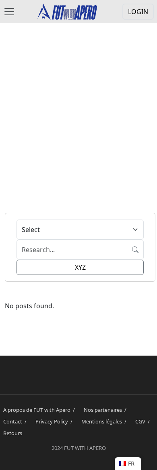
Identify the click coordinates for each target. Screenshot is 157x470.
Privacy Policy (55, 421)
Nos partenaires (106, 409)
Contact (16, 421)
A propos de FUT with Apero (40, 409)
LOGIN (138, 11)
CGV (143, 421)
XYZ (80, 267)
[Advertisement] (78, 115)
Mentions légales (105, 421)
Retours (12, 433)
